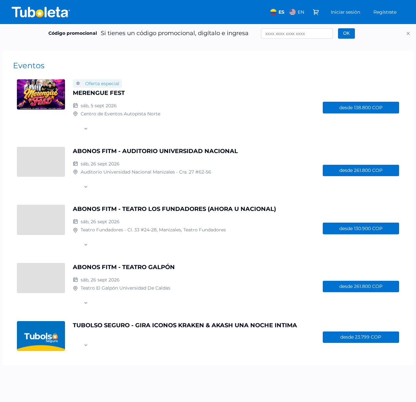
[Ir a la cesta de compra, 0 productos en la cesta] (316, 12)
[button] (408, 33)
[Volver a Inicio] (75, 12)
